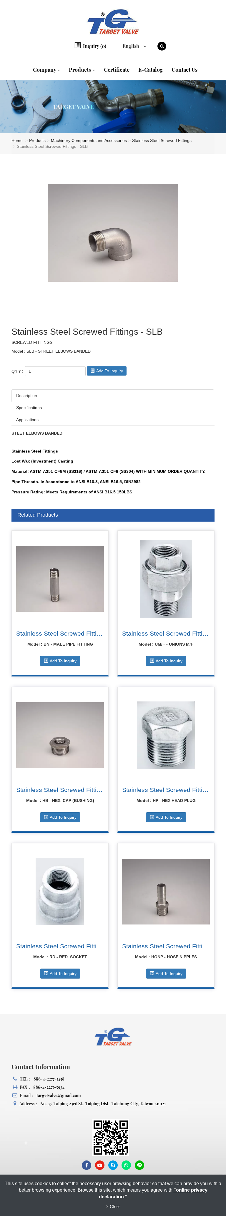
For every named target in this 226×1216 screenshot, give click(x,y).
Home (17, 140)
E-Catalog (150, 70)
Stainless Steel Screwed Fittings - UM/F (166, 633)
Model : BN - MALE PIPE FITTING (60, 644)
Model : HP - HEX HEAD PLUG (166, 800)
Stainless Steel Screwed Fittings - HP (166, 789)
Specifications (29, 407)
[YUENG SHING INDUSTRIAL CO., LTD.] (113, 22)
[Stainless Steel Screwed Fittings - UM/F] (166, 579)
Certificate (116, 70)
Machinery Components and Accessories (89, 140)
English (131, 46)
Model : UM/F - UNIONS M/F (166, 644)
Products (80, 70)
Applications (27, 419)
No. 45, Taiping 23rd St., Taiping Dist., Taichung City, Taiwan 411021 (103, 1103)
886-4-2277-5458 (49, 1079)
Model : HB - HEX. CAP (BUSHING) (60, 800)
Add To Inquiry (109, 371)
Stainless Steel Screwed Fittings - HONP (166, 946)
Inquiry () (94, 46)
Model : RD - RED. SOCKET (60, 956)
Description (26, 395)
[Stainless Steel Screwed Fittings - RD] (60, 891)
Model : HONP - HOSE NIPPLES (166, 956)
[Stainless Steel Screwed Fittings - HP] (166, 735)
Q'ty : (17, 371)
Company (45, 70)
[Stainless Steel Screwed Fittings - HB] (60, 735)
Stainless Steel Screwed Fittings (162, 140)
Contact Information (40, 1066)
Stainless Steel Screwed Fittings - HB (60, 789)
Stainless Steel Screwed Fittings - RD (60, 946)
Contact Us (184, 70)
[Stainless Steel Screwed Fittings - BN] (60, 579)
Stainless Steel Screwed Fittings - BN (60, 633)
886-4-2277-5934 (48, 1087)
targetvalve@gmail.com (58, 1095)
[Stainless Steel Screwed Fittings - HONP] (166, 891)
